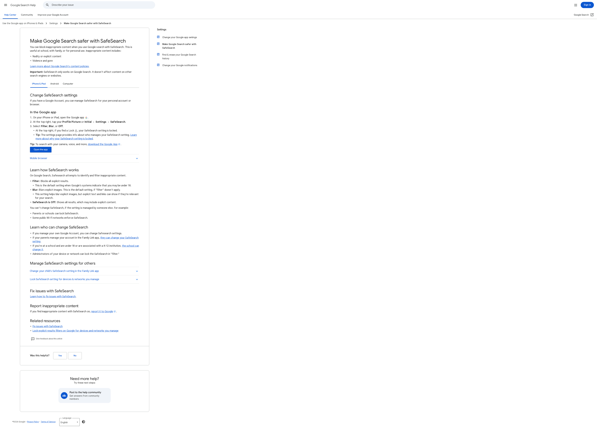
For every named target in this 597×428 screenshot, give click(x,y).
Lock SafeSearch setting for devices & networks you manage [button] (64, 279)
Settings (161, 29)
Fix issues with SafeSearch (47, 326)
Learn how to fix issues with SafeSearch (53, 296)
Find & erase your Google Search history (179, 56)
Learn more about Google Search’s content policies (59, 66)
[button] (5, 5)
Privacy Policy (33, 422)
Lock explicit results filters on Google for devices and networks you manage (75, 330)
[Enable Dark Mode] (83, 422)
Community (27, 15)
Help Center (10, 15)
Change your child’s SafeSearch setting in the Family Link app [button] (64, 271)
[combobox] (103, 5)
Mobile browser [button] (38, 158)
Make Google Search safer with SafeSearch (179, 46)
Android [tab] (54, 83)
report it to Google (102, 311)
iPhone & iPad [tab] (39, 83)
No (75, 355)
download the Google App (103, 144)
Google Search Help (23, 5)
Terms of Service (48, 422)
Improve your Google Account (53, 15)
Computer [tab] (68, 83)
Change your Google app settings (179, 37)
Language (66, 418)
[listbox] (69, 422)
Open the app (41, 149)
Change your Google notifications (179, 65)
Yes (60, 355)
